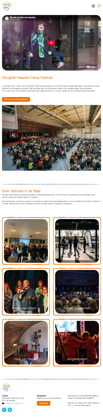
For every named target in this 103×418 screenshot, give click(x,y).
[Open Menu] (93, 6)
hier (72, 405)
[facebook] (4, 410)
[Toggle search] (99, 6)
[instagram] (10, 410)
